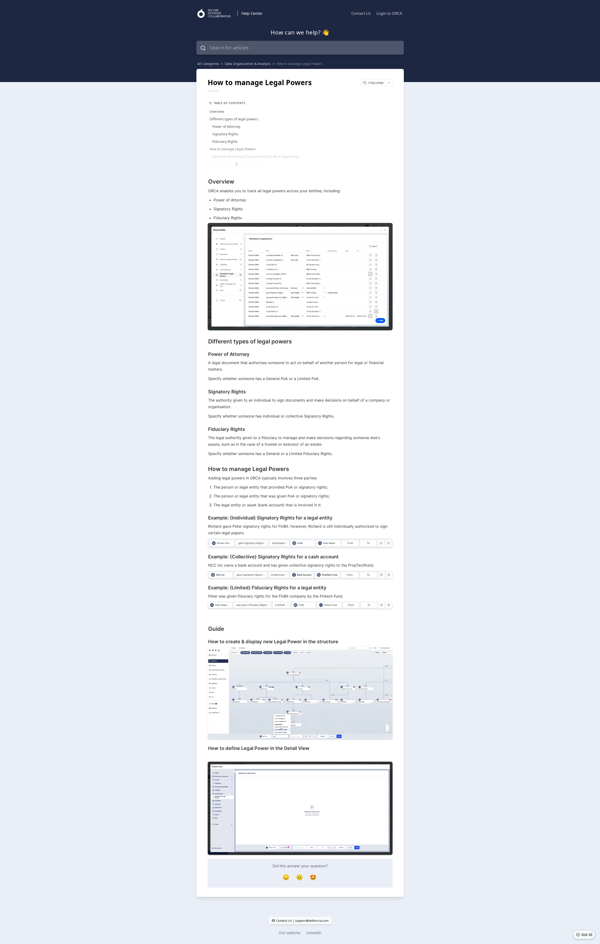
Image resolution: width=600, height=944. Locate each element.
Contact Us (361, 13)
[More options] (389, 82)
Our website (289, 932)
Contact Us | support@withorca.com (302, 920)
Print (215, 91)
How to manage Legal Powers (299, 63)
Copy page (375, 82)
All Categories (208, 63)
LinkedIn (313, 932)
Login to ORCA (389, 13)
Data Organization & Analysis (248, 63)
